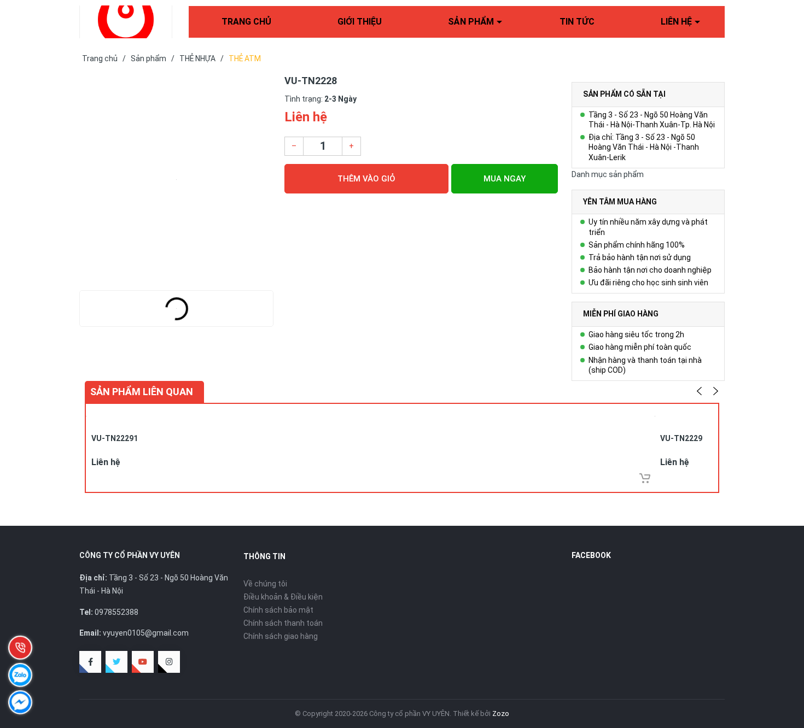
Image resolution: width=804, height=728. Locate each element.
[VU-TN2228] (176, 179)
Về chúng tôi (265, 583)
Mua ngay (504, 179)
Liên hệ (676, 21)
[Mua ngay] (645, 478)
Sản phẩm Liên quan (141, 391)
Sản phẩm (471, 21)
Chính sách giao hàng (280, 636)
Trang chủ (246, 21)
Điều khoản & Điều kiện (283, 596)
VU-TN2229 (681, 438)
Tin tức (577, 21)
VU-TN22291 (114, 438)
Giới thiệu (359, 21)
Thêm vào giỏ (366, 179)
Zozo (500, 713)
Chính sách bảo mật (278, 610)
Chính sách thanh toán (283, 623)
